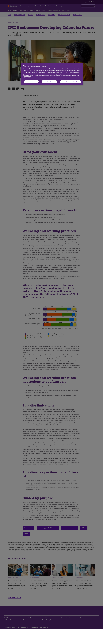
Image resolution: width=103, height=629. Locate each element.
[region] (52, 74)
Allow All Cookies (31, 81)
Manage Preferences (49, 81)
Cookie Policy (27, 77)
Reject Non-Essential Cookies (70, 81)
